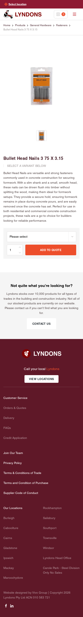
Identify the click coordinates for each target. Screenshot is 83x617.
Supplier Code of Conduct (20, 493)
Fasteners (61, 25)
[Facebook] (6, 607)
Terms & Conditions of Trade (22, 473)
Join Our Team (13, 453)
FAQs (7, 428)
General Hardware (41, 25)
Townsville (50, 538)
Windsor (48, 548)
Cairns (7, 538)
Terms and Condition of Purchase (25, 483)
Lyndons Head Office (57, 558)
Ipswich (8, 558)
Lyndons (52, 369)
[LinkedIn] (11, 607)
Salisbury (49, 518)
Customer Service (15, 398)
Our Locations (12, 508)
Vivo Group (39, 592)
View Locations (41, 379)
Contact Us (41, 323)
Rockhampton (52, 508)
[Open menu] (74, 14)
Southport (49, 528)
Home (6, 25)
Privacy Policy (12, 463)
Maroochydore (13, 577)
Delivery (8, 418)
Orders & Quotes (14, 408)
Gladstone (10, 548)
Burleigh (8, 518)
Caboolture (10, 528)
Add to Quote (51, 250)
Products (20, 25)
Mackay (8, 568)
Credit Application (15, 438)
